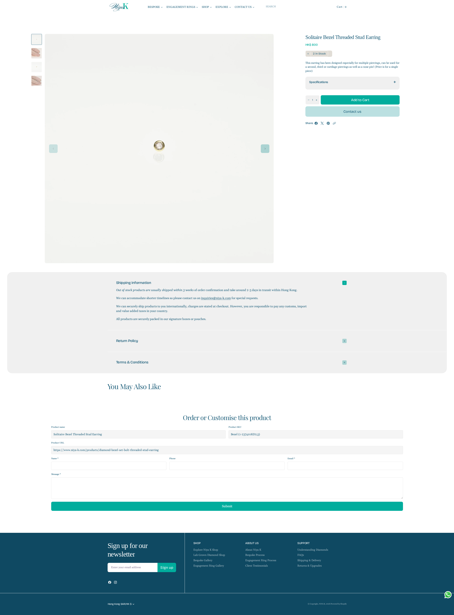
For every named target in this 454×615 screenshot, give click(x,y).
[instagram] (115, 582)
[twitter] (322, 124)
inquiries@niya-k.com (216, 298)
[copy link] (334, 124)
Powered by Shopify (339, 604)
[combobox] (296, 7)
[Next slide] (265, 148)
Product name (58, 427)
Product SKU (235, 427)
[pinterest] (328, 124)
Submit (227, 506)
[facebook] (316, 124)
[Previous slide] (53, 148)
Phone (172, 458)
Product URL (57, 443)
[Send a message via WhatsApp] (448, 595)
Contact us (352, 112)
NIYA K (322, 604)
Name (55, 458)
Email (291, 458)
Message (56, 474)
